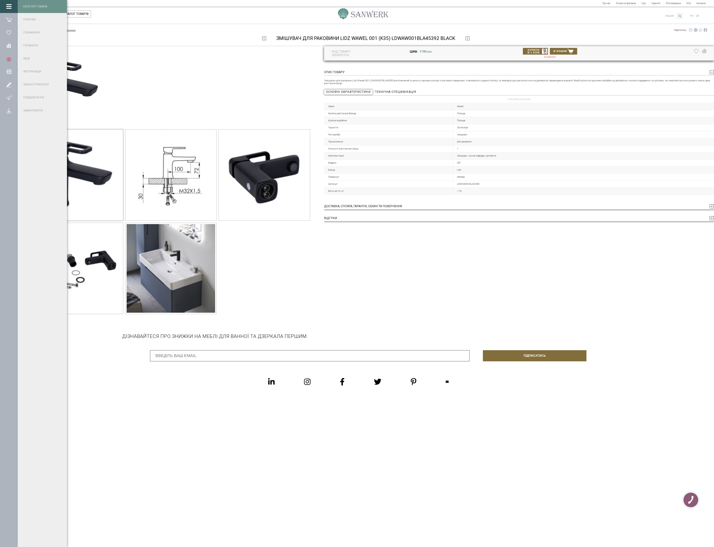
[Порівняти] (9, 45)
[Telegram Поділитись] (695, 30)
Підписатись (535, 355)
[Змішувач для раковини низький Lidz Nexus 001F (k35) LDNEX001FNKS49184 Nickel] (264, 38)
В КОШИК (560, 51)
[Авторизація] (9, 71)
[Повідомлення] (9, 97)
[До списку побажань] (696, 51)
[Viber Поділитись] (690, 30)
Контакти (701, 3)
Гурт (643, 3)
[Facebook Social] (349, 381)
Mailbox (455, 381)
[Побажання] (9, 32)
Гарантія (656, 3)
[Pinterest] (421, 381)
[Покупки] (9, 19)
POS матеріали (673, 3)
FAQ (688, 3)
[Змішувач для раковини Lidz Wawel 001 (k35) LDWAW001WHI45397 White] (467, 38)
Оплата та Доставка (626, 3)
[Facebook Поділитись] (705, 30)
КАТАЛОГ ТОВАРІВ (75, 14)
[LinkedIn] (279, 381)
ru (692, 15)
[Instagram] (314, 381)
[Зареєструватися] (9, 84)
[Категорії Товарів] (9, 6)
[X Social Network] (385, 381)
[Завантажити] (9, 110)
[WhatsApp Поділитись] (700, 30)
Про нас (606, 3)
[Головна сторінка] (363, 15)
